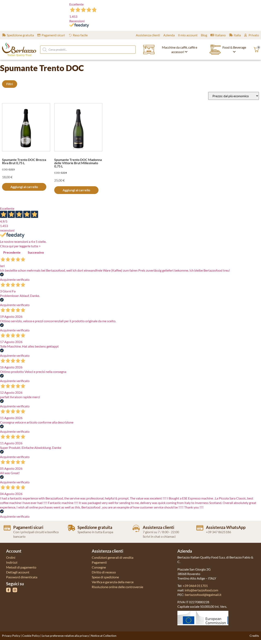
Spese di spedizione (105, 577)
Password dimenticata (21, 577)
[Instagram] (15, 590)
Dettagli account (17, 572)
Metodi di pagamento (21, 567)
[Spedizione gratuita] (71, 528)
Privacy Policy (11, 635)
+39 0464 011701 (195, 586)
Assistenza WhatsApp (226, 527)
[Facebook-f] (8, 590)
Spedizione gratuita (94, 527)
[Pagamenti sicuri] (7, 528)
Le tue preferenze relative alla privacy (65, 635)
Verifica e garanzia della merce (113, 582)
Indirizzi (11, 562)
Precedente (12, 252)
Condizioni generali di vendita (112, 557)
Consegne (99, 567)
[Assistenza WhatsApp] (200, 528)
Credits (254, 635)
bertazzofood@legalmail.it (203, 595)
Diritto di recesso (104, 572)
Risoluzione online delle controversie (117, 587)
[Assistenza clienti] (136, 528)
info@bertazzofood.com (201, 590)
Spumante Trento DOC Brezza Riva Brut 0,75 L (24, 161)
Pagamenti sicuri (28, 527)
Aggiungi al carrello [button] (24, 187)
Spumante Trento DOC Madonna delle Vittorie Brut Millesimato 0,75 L (78, 163)
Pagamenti (99, 562)
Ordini (10, 557)
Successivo (36, 252)
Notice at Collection (103, 635)
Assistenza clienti (158, 527)
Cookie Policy (31, 635)
